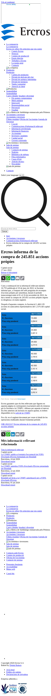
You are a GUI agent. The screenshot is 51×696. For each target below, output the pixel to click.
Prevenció (16, 107)
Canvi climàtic (12, 96)
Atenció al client (18, 86)
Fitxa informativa (19, 157)
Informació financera (20, 131)
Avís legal (10, 670)
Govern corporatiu (19, 140)
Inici (8, 236)
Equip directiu (17, 58)
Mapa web (10, 569)
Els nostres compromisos (22, 98)
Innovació (16, 103)
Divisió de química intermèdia (24, 79)
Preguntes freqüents (14, 564)
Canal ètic (10, 573)
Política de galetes (13, 672)
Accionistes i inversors (15, 115)
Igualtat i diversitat (26, 96)
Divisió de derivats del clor (23, 77)
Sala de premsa (12, 145)
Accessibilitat (11, 567)
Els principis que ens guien (31, 49)
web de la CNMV (22, 413)
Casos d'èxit (16, 159)
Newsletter (16, 164)
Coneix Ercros (17, 51)
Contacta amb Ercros (15, 553)
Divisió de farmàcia (20, 82)
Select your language (9, 175)
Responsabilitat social (20, 105)
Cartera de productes (20, 75)
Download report (8, 461)
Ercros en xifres (12, 49)
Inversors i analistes (20, 136)
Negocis (15, 54)
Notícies (15, 152)
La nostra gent (17, 63)
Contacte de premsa (20, 150)
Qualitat (15, 110)
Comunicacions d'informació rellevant (27, 126)
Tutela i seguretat (19, 84)
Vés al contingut (8, 2)
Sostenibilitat (11, 91)
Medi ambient (17, 100)
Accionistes (16, 133)
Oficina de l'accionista (28, 119)
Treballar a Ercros (19, 61)
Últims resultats (12, 119)
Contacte (15, 65)
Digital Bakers (15, 665)
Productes (10, 70)
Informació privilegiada (21, 129)
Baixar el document (9, 272)
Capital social (17, 138)
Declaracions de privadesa (17, 674)
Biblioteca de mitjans (20, 154)
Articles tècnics (18, 161)
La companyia (12, 44)
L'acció (15, 124)
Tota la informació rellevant (12, 450)
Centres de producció (20, 56)
